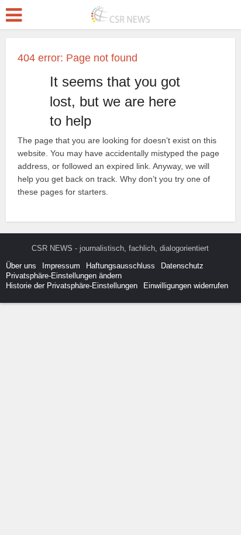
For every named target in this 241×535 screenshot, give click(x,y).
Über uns (21, 265)
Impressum (61, 265)
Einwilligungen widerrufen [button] (185, 285)
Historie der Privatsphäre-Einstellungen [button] (71, 285)
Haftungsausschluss (120, 265)
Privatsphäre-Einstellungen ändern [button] (64, 275)
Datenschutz (182, 265)
